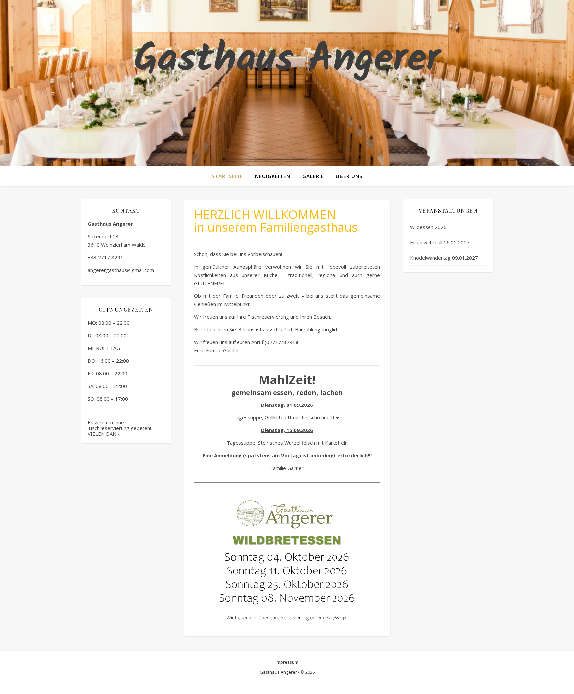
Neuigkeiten (272, 176)
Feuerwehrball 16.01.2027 (440, 242)
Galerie (313, 176)
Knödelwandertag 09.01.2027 (444, 257)
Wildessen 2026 (428, 227)
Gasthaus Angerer (287, 60)
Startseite (227, 176)
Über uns (349, 176)
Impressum (287, 662)
